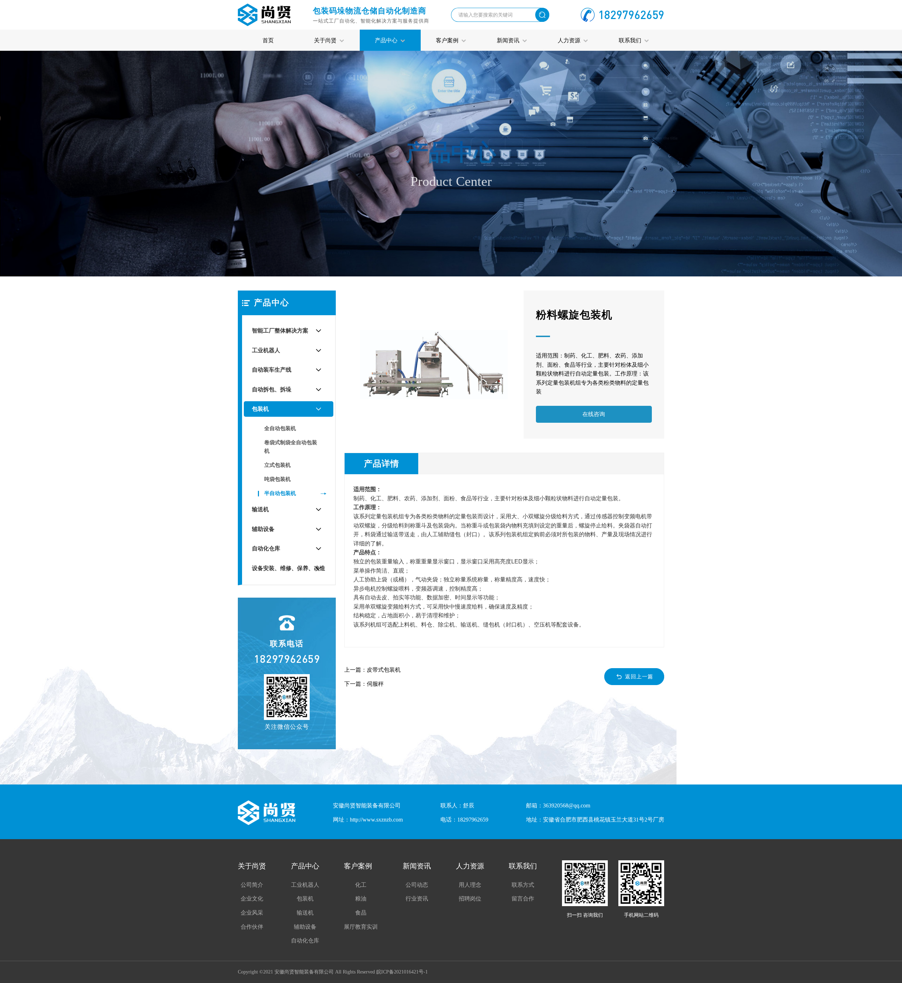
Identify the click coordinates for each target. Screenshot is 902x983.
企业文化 (252, 899)
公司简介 (252, 885)
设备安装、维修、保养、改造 (288, 568)
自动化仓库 (266, 548)
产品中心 (387, 40)
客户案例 (448, 40)
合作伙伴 (252, 927)
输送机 (260, 509)
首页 (268, 40)
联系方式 (523, 885)
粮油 (360, 899)
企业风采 (252, 913)
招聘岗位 (470, 899)
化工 (360, 885)
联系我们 (631, 40)
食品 (360, 913)
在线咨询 (593, 414)
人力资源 (570, 40)
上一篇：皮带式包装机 (372, 669)
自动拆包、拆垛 (271, 389)
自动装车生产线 (271, 370)
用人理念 (470, 885)
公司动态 (417, 885)
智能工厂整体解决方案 (280, 331)
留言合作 (523, 899)
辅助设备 (263, 529)
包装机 (260, 409)
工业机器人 (266, 350)
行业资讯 (417, 899)
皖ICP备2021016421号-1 (402, 972)
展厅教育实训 (361, 927)
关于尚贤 (326, 40)
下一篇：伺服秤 (364, 683)
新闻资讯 (509, 40)
